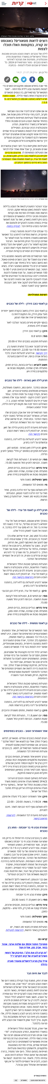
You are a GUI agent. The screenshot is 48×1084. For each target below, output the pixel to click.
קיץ (16, 1080)
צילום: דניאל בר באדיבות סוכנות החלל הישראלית (17, 36)
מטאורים (24, 1080)
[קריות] (24, 6)
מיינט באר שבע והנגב (38, 1080)
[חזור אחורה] (45, 3)
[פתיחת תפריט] (4, 3)
